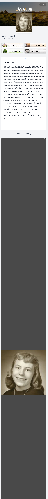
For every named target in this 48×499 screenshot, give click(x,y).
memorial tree (19, 124)
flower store (39, 124)
